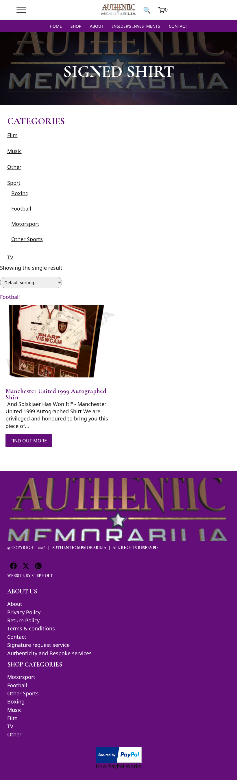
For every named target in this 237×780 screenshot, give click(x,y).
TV (10, 257)
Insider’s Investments (136, 26)
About (96, 26)
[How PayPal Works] (119, 754)
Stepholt (42, 575)
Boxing (20, 193)
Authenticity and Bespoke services (49, 653)
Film (12, 135)
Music (14, 151)
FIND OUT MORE (28, 441)
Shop (76, 26)
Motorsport (25, 223)
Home (56, 26)
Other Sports (27, 239)
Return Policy (23, 620)
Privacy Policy (23, 612)
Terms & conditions (31, 628)
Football (21, 208)
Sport (14, 182)
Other (14, 166)
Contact (178, 26)
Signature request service (38, 644)
